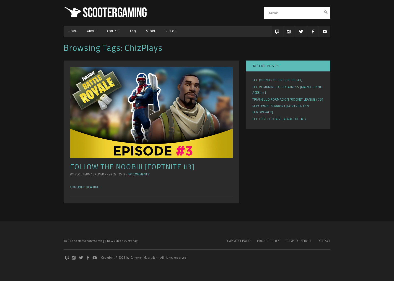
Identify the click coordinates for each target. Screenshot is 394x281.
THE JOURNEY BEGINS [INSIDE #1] (277, 80)
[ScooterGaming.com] (106, 15)
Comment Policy (239, 241)
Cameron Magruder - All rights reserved (158, 258)
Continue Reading (84, 187)
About (92, 31)
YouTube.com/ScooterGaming (84, 241)
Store (151, 31)
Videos (171, 31)
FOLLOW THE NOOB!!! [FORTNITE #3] (132, 166)
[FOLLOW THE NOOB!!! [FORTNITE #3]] (151, 112)
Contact (113, 31)
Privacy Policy (268, 241)
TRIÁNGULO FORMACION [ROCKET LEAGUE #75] (287, 99)
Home (73, 31)
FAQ (133, 31)
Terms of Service (298, 241)
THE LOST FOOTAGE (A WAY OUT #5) (279, 118)
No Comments (139, 174)
